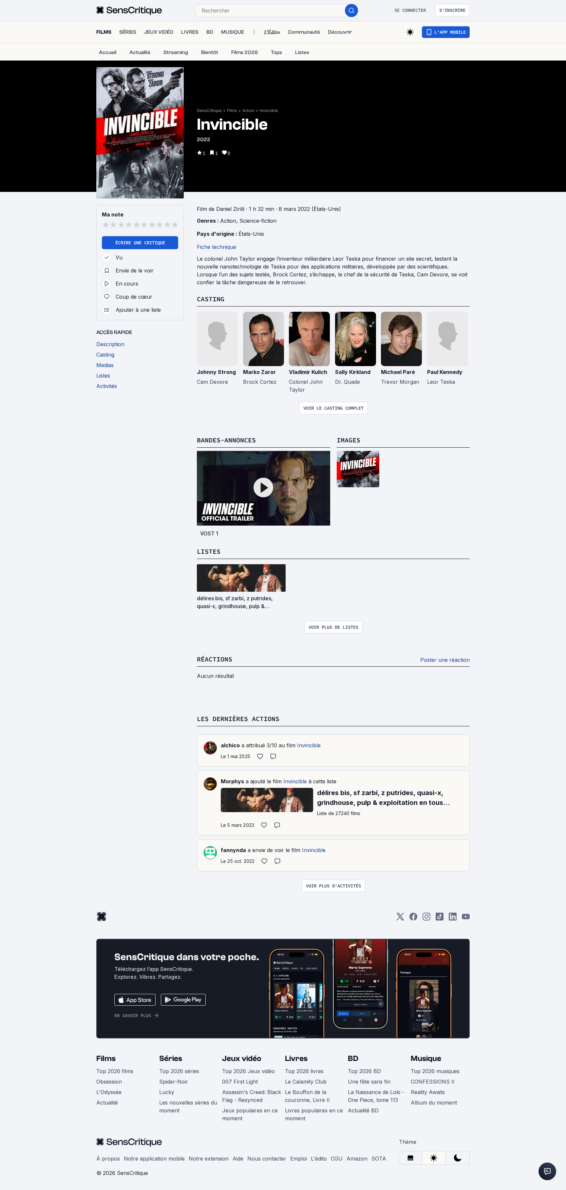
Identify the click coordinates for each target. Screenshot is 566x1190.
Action (248, 110)
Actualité (107, 1102)
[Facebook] (413, 918)
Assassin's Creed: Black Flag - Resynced (251, 1096)
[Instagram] (426, 918)
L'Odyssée (109, 1092)
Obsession (109, 1081)
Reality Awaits (428, 1092)
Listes (208, 551)
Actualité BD (363, 1110)
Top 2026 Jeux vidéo (248, 1071)
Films (232, 110)
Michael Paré (398, 372)
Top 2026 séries (179, 1071)
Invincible (269, 110)
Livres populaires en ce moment (314, 1114)
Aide (238, 1158)
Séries (170, 1058)
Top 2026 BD (364, 1071)
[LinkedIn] (453, 918)
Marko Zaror (259, 372)
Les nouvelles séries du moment (188, 1106)
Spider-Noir (173, 1081)
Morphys (232, 781)
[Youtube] (466, 918)
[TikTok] (439, 918)
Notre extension (209, 1158)
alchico (230, 745)
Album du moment (434, 1102)
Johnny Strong (216, 372)
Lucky (166, 1092)
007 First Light (240, 1081)
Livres (296, 1058)
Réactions (214, 659)
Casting (210, 299)
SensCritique (209, 110)
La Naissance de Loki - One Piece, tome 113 (376, 1096)
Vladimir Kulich (308, 372)
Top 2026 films (114, 1071)
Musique (426, 1058)
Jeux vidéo (241, 1058)
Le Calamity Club (306, 1081)
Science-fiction (257, 220)
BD (353, 1058)
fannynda (233, 850)
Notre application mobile (154, 1158)
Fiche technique (216, 247)
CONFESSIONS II (433, 1081)
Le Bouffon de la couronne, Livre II (307, 1096)
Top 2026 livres (304, 1071)
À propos (108, 1158)
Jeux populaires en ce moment (250, 1114)
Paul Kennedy (444, 372)
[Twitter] (400, 918)
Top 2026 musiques (435, 1071)
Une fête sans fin (369, 1081)
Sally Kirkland (352, 372)
